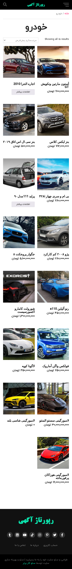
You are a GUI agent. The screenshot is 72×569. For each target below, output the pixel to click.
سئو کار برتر (29, 563)
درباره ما (34, 545)
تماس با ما (20, 545)
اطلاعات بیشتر (23, 91)
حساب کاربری (50, 545)
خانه (67, 13)
